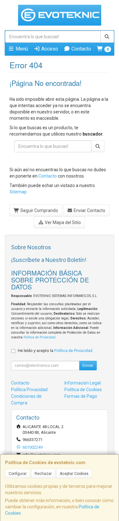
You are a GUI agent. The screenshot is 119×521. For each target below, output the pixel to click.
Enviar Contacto (89, 210)
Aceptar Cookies (74, 473)
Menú (21, 49)
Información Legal (82, 382)
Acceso (49, 49)
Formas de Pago (80, 396)
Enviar (88, 365)
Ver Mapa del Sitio (62, 222)
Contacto (80, 49)
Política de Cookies (83, 389)
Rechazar (43, 473)
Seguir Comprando (38, 210)
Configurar (18, 473)
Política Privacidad (29, 389)
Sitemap (18, 191)
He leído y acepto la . (55, 350)
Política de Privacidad (39, 337)
